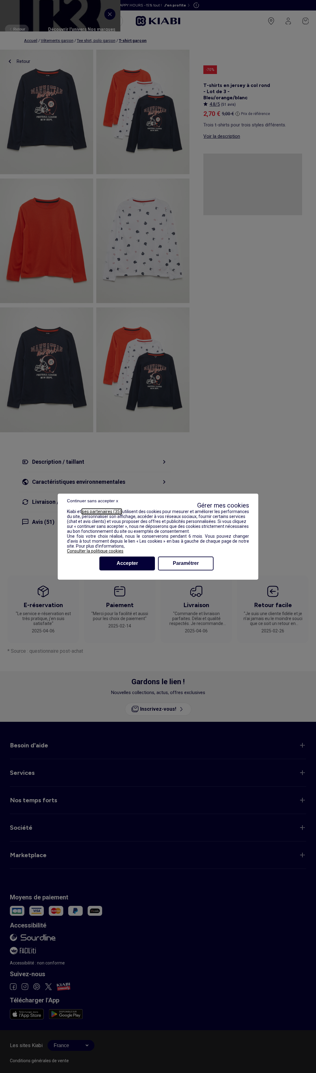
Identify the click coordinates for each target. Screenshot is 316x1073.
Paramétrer (186, 563)
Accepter (127, 563)
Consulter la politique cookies (95, 551)
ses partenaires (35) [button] (101, 511)
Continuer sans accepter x (92, 500)
